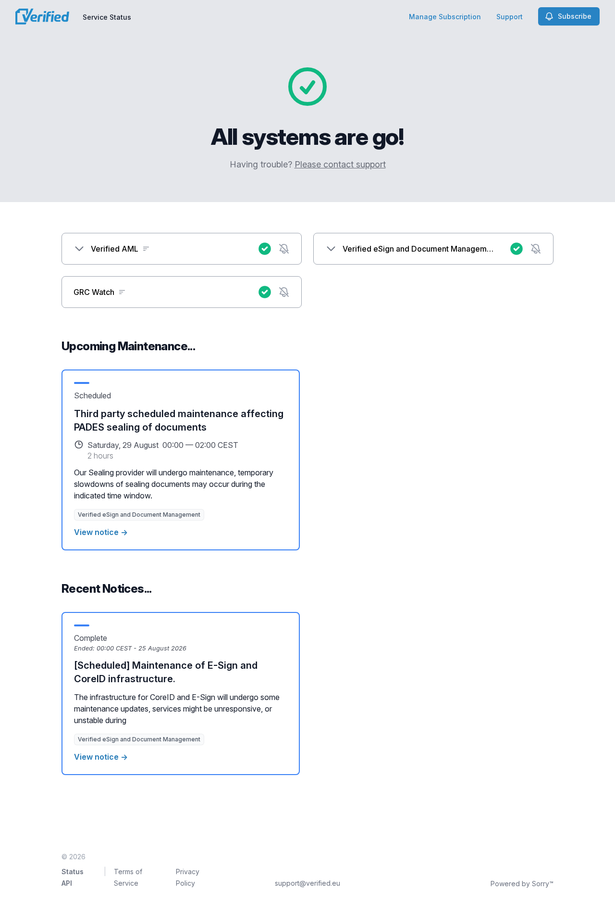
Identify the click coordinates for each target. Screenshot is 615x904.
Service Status (107, 17)
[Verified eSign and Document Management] (331, 249)
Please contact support (340, 164)
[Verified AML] (79, 249)
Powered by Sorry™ (522, 883)
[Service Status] (42, 16)
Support (509, 17)
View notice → (101, 532)
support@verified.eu (307, 883)
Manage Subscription (445, 17)
